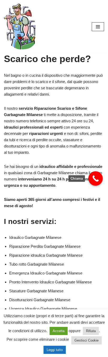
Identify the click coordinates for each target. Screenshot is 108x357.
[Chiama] (95, 178)
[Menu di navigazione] (98, 26)
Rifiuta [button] (91, 331)
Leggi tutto (55, 350)
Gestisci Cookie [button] (86, 340)
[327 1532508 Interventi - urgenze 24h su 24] (19, 27)
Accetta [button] (58, 331)
